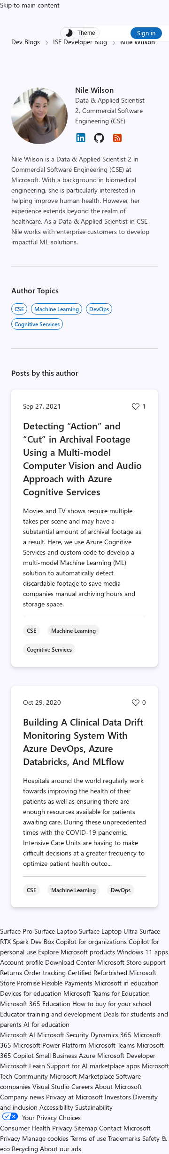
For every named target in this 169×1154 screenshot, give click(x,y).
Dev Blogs (25, 41)
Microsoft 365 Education (35, 1003)
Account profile (21, 962)
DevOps (99, 309)
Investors (118, 1096)
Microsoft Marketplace (82, 1076)
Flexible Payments (67, 982)
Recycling (25, 1148)
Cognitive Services (37, 324)
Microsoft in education (126, 982)
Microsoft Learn (22, 1065)
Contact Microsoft (125, 1127)
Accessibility (56, 1107)
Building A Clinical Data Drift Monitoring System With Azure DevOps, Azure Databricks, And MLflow (83, 741)
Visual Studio (50, 1086)
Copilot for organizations (91, 941)
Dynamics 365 (111, 1034)
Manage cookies (45, 1138)
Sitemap (85, 1127)
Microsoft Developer (126, 1055)
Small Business (56, 1055)
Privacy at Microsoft (74, 1096)
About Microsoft (118, 1086)
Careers (82, 1086)
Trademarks (124, 1138)
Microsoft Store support (131, 962)
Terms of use (88, 1138)
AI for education (46, 1024)
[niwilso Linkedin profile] (80, 141)
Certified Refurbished (97, 972)
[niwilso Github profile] (99, 141)
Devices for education (30, 993)
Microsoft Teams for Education (106, 993)
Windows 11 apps (142, 951)
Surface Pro (16, 931)
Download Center (70, 962)
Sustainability (94, 1107)
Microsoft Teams (111, 1045)
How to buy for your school (111, 1003)
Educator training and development (50, 1013)
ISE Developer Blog (80, 41)
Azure (87, 1055)
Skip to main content (30, 4)
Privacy (11, 1138)
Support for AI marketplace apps (93, 1065)
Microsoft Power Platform (49, 1045)
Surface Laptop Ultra (108, 931)
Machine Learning (56, 309)
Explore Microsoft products (76, 951)
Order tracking (45, 972)
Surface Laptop (55, 931)
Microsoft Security (63, 1034)
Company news (22, 1096)
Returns (11, 972)
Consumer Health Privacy (36, 1127)
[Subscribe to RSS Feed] (117, 141)
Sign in (146, 33)
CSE (19, 309)
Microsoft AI (17, 1034)
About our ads (60, 1148)
